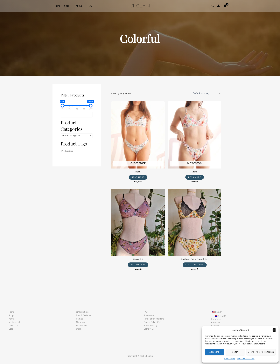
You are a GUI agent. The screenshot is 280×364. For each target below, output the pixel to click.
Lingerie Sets (82, 312)
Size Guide (149, 315)
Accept (214, 352)
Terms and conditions (245, 359)
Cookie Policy (229, 359)
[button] (274, 330)
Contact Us (149, 329)
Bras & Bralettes (84, 315)
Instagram (216, 319)
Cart (11, 329)
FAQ (90, 6)
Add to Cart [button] (138, 265)
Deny (235, 352)
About (79, 6)
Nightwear (81, 322)
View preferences (261, 352)
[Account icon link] (218, 6)
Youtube (215, 326)
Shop (66, 6)
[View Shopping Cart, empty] (225, 6)
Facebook (215, 322)
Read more (138, 177)
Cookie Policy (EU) (152, 322)
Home (57, 6)
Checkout (13, 325)
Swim (79, 329)
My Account (14, 322)
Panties (79, 319)
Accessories (82, 325)
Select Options (195, 265)
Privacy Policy (150, 325)
